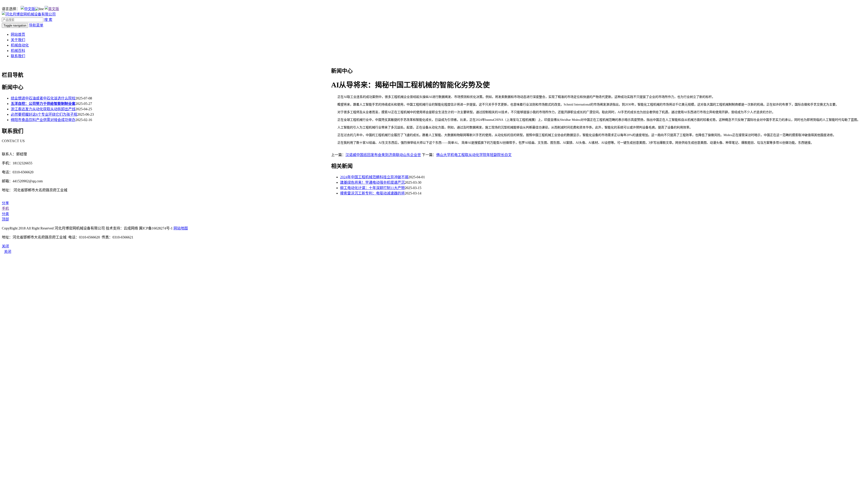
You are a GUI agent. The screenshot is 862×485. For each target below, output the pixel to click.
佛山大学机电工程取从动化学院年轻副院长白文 (474, 155)
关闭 (7, 252)
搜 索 (48, 20)
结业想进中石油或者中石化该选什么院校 (43, 98)
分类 (5, 214)
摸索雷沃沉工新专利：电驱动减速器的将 (372, 193)
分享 (5, 203)
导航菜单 (36, 25)
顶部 (5, 219)
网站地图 (181, 228)
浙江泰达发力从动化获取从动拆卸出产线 (43, 109)
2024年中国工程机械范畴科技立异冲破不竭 (374, 177)
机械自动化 (20, 45)
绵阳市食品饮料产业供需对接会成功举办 (43, 120)
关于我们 (18, 40)
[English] (52, 9)
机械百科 (18, 51)
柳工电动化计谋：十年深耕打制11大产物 (372, 188)
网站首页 (18, 34)
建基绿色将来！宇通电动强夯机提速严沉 (372, 182)
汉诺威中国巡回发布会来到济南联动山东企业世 (383, 155)
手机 (5, 208)
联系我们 (18, 56)
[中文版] (28, 9)
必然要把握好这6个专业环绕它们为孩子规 (44, 114)
